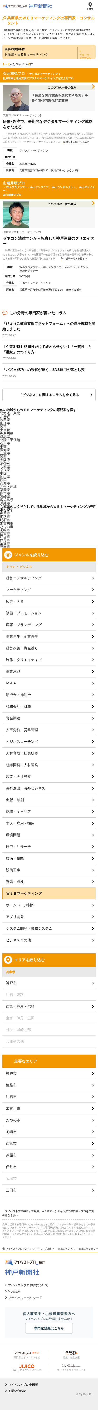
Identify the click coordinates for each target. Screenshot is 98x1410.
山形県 (5, 423)
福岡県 (5, 490)
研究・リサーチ (18, 847)
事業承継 (13, 671)
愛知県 (5, 450)
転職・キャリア (18, 812)
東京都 (5, 430)
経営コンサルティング (24, 578)
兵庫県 (5, 466)
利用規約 (14, 1291)
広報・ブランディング (24, 625)
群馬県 (5, 436)
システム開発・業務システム (29, 928)
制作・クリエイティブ (24, 660)
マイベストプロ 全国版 (23, 1384)
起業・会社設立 (18, 776)
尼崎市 (11, 1132)
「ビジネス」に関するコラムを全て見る (49, 395)
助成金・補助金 (18, 695)
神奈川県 (6, 433)
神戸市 (5, 513)
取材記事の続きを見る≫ (76, 141)
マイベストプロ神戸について (28, 1285)
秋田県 (5, 420)
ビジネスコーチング (22, 741)
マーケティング (18, 590)
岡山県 (5, 476)
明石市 (11, 1097)
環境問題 (13, 835)
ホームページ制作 (20, 905)
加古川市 (13, 1108)
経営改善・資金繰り (22, 648)
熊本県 (5, 493)
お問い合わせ (17, 1391)
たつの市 (13, 1120)
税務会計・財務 (18, 706)
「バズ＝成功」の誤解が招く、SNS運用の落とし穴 (43, 370)
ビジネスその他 (18, 940)
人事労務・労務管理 (22, 730)
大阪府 (5, 460)
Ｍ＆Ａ (11, 683)
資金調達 (13, 718)
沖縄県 (5, 503)
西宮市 (5, 533)
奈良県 (5, 470)
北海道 (5, 416)
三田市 (11, 1190)
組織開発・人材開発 (22, 765)
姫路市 (11, 1085)
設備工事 (13, 870)
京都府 (5, 463)
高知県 (5, 483)
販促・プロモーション (24, 613)
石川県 (5, 443)
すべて (10, 567)
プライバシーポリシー (23, 1298)
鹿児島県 (6, 500)
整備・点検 (15, 882)
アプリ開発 (15, 917)
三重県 (5, 453)
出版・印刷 (15, 800)
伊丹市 (11, 1167)
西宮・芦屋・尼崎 (20, 1006)
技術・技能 (15, 858)
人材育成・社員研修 (22, 753)
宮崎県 (5, 496)
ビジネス (26, 567)
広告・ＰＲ (15, 601)
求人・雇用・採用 (20, 823)
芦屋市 (11, 1155)
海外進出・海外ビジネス (25, 788)
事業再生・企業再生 (22, 636)
